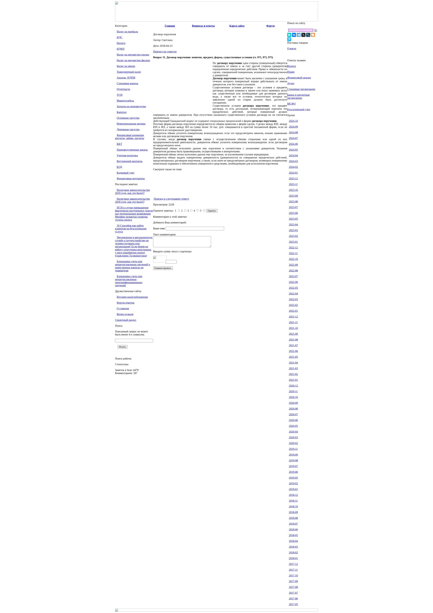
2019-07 (293, 466)
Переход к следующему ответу (171, 198)
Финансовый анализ (299, 77)
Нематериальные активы (131, 123)
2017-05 (293, 604)
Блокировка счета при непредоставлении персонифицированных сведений (128, 281)
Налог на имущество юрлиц (133, 54)
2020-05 (293, 425)
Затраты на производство (131, 106)
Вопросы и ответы (203, 25)
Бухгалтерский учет (298, 109)
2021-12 (293, 316)
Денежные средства (128, 129)
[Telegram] (299, 35)
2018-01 (293, 558)
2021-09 (293, 333)
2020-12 (293, 385)
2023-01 (293, 241)
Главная (170, 25)
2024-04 (293, 155)
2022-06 (293, 282)
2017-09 (293, 581)
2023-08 (293, 201)
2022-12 (293, 247)
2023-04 (293, 224)
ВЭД (119, 167)
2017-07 (293, 592)
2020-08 (293, 408)
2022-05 (293, 287)
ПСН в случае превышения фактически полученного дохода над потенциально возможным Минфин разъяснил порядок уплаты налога (134, 213)
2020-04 (293, 431)
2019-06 (293, 471)
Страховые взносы (127, 83)
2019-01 (293, 489)
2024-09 (293, 126)
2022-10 (293, 259)
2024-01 (293, 172)
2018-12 (293, 495)
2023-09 (293, 195)
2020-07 (293, 414)
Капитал (122, 112)
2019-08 (293, 460)
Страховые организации (301, 89)
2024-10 (293, 120)
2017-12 (293, 564)
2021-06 (293, 351)
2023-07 (293, 207)
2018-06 (293, 529)
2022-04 (293, 293)
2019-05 (293, 477)
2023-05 (293, 218)
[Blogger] (313, 35)
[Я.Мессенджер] (289, 35)
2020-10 (293, 397)
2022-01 (293, 310)
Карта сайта (236, 25)
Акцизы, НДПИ (126, 77)
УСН (119, 94)
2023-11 (293, 184)
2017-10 (293, 575)
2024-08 (293, 132)
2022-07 (293, 276)
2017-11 (293, 569)
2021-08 (293, 339)
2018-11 (293, 500)
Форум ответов (125, 302)
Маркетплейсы (125, 100)
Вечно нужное (125, 314)
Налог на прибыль (127, 31)
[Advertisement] (182, 86)
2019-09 (293, 454)
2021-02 (293, 374)
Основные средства (128, 117)
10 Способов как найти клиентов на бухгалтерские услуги (130, 228)
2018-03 (293, 546)
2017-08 (293, 587)
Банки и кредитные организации (298, 96)
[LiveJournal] (308, 35)
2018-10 (293, 506)
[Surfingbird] (289, 39)
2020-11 (293, 391)
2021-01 (293, 379)
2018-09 (293, 512)
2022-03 (293, 299)
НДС (119, 37)
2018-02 (293, 552)
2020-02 (293, 443)
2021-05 (293, 356)
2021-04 (293, 362)
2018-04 (293, 541)
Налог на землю (126, 66)
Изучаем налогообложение (132, 296)
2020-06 (293, 420)
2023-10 (293, 190)
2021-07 (293, 345)
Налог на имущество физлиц (133, 60)
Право (290, 71)
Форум (270, 25)
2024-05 (293, 149)
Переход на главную (165, 51)
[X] (303, 35)
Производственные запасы (132, 149)
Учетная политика (127, 155)
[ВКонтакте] (294, 35)
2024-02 (293, 167)
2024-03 (293, 161)
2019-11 (293, 448)
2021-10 (293, 328)
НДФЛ (120, 48)
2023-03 (293, 230)
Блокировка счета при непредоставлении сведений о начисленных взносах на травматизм (132, 266)
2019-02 (293, 483)
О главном (123, 308)
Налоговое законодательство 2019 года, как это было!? (132, 191)
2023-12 (293, 178)
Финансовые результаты (131, 178)
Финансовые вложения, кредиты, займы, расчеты (129, 137)
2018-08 (293, 518)
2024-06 (293, 144)
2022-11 (293, 253)
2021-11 (293, 322)
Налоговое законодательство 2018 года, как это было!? (132, 200)
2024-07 (293, 138)
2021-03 (293, 368)
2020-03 (293, 437)
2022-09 (293, 264)
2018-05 (293, 535)
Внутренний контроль (129, 161)
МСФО (291, 103)
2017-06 (293, 598)
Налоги (121, 43)
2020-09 (293, 402)
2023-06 (293, 213)
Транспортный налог (129, 71)
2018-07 (293, 523)
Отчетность (123, 89)
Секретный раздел (125, 320)
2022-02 (293, 305)
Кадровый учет (125, 172)
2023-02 (293, 236)
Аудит (290, 83)
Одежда (291, 48)
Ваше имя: (159, 228)
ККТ (119, 144)
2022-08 (293, 270)
